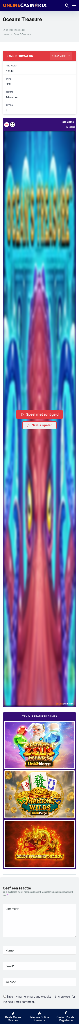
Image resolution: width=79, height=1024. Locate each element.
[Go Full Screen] (12, 124)
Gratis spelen (42, 425)
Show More (59, 56)
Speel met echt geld (42, 414)
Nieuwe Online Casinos (39, 1019)
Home (6, 34)
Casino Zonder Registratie (65, 1019)
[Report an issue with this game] (6, 124)
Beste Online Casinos (13, 1019)
